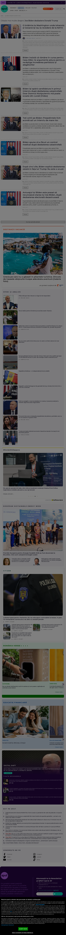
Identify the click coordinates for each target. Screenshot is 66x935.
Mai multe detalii (40, 904)
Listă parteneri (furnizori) (7, 925)
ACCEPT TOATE (23, 929)
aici (11, 911)
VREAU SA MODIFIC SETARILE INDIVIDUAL (22, 932)
